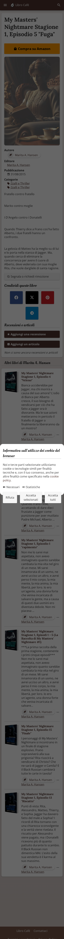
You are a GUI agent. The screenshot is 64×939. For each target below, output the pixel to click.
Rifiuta (10, 497)
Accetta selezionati (31, 497)
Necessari (13, 487)
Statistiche (32, 487)
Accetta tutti (53, 497)
